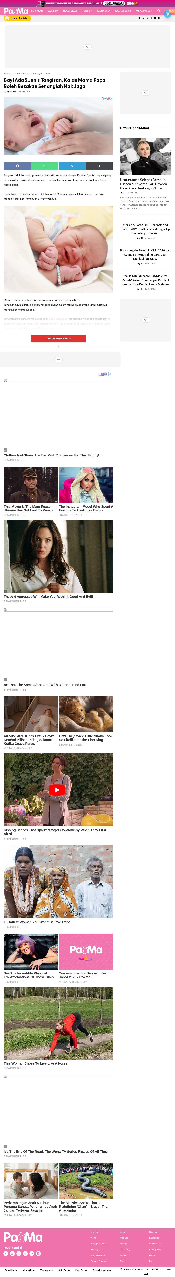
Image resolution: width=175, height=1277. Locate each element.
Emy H (140, 238)
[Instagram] (144, 18)
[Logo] (16, 11)
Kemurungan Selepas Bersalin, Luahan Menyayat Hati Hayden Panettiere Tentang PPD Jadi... (143, 183)
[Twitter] (148, 18)
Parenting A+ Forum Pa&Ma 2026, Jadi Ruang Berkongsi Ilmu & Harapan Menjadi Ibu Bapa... (145, 254)
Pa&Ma (7, 73)
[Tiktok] (151, 18)
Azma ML (11, 91)
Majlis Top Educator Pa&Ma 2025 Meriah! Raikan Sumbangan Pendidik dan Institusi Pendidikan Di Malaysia (146, 280)
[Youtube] (155, 18)
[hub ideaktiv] (167, 9)
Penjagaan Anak (41, 73)
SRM (122, 192)
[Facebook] (140, 18)
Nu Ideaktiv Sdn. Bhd (145, 1269)
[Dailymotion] (159, 18)
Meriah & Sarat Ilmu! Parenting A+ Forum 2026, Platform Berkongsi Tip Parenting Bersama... (145, 229)
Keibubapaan (22, 73)
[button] (159, 11)
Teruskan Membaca (58, 338)
